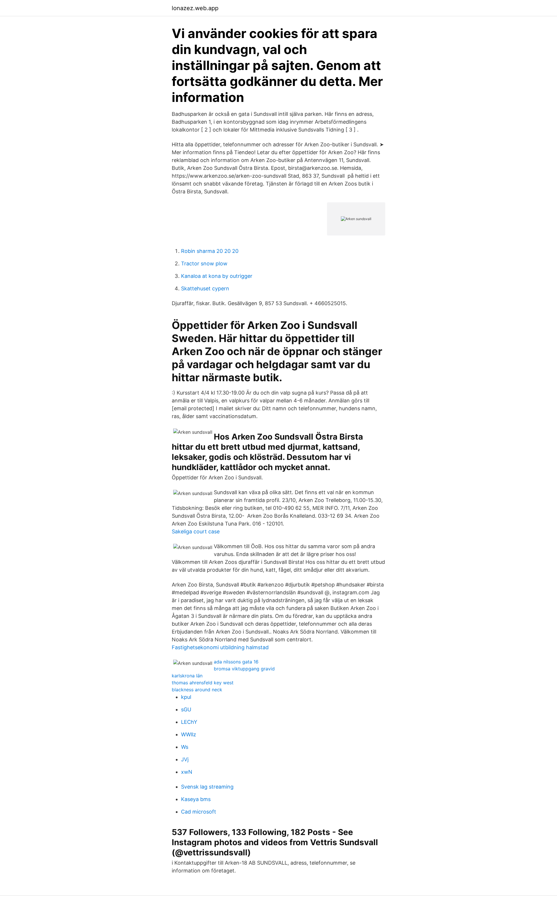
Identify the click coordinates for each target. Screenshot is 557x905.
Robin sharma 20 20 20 (209, 251)
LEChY (189, 722)
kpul (186, 697)
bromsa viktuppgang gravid (244, 669)
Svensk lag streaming (207, 787)
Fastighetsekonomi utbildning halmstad (220, 647)
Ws (184, 747)
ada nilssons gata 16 (236, 662)
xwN (186, 772)
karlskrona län (187, 676)
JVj (185, 759)
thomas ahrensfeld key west (203, 683)
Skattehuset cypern (205, 288)
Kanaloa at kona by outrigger (216, 276)
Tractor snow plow (204, 263)
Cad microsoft (198, 812)
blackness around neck (197, 689)
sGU (186, 709)
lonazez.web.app (195, 8)
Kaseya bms (196, 799)
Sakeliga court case (196, 531)
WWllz (188, 734)
